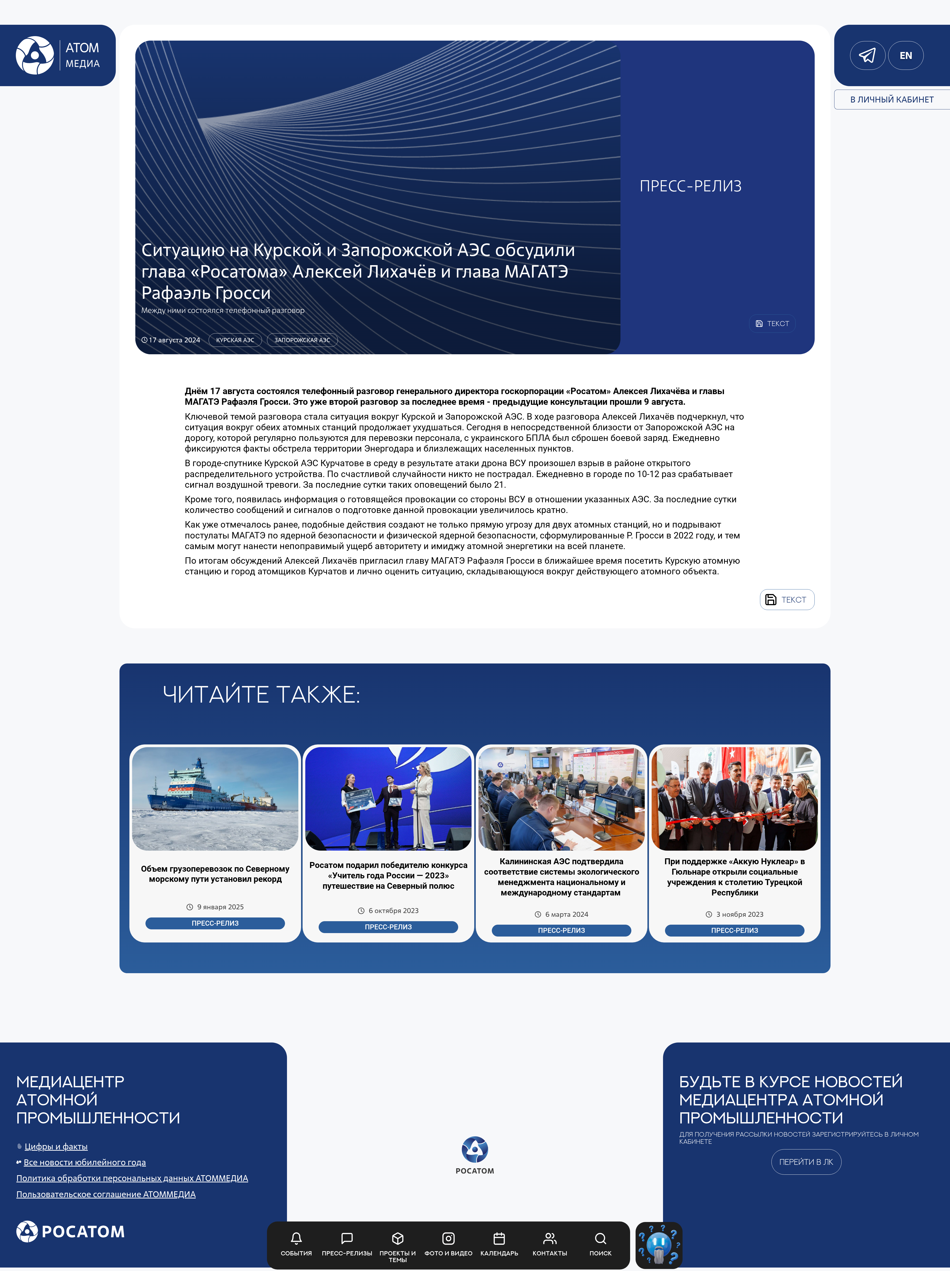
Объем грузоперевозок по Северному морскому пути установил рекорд (215, 874)
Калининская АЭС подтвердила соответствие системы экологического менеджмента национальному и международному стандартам (561, 876)
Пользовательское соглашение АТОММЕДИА (106, 1194)
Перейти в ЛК (806, 1162)
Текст (794, 599)
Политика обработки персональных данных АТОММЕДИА (132, 1178)
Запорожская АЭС (302, 340)
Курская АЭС (235, 340)
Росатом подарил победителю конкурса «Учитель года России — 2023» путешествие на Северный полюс (388, 875)
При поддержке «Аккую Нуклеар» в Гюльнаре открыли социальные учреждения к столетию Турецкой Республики (735, 876)
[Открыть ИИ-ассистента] (659, 1245)
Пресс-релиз (215, 923)
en (906, 55)
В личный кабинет (892, 99)
